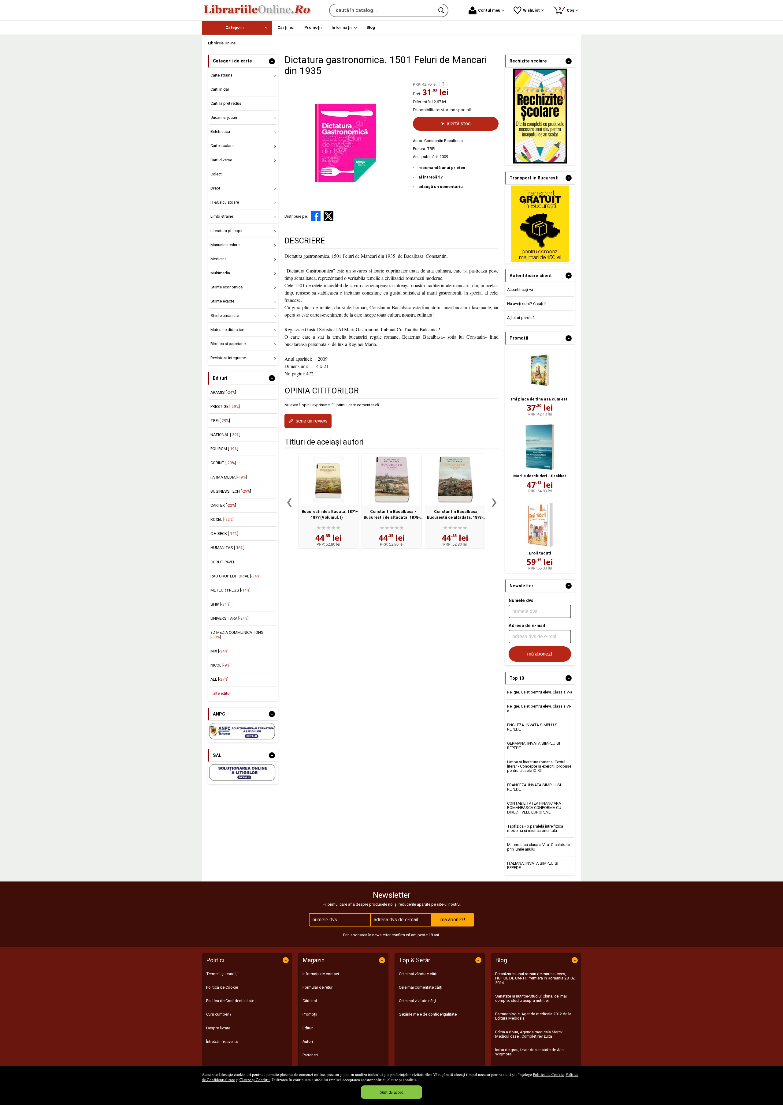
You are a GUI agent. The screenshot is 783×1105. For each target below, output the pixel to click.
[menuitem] (237, 28)
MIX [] (219, 651)
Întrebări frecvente (222, 1041)
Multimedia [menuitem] (220, 273)
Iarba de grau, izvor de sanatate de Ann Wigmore (529, 1051)
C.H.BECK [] (224, 533)
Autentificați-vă (520, 289)
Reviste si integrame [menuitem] (228, 357)
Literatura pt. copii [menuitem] (226, 230)
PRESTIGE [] (225, 406)
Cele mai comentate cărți (420, 987)
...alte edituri (221, 693)
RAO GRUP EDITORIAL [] (235, 576)
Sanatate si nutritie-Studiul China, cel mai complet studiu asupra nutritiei (531, 998)
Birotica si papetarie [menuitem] (228, 343)
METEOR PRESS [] (230, 590)
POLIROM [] (224, 448)
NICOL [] (220, 665)
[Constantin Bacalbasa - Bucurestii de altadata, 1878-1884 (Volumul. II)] (391, 479)
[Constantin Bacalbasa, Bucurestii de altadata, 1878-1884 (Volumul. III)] (455, 479)
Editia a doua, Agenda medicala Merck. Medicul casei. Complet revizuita (529, 1034)
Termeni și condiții (222, 974)
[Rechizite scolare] (540, 162)
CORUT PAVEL (222, 562)
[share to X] (328, 216)
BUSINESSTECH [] (230, 491)
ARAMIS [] (223, 392)
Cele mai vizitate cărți (417, 1000)
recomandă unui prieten (441, 167)
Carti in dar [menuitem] (219, 89)
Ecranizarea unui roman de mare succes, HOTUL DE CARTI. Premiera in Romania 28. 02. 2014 (535, 978)
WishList (531, 10)
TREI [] (220, 420)
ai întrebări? (430, 177)
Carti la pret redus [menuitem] (225, 103)
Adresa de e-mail (527, 625)
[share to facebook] (316, 216)
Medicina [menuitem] (218, 259)
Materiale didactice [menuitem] (227, 329)
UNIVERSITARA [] (229, 618)
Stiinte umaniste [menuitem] (224, 315)
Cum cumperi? (219, 1014)
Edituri (308, 1028)
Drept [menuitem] (215, 188)
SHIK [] (220, 604)
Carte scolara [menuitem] (222, 145)
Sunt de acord (391, 1092)
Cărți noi (309, 1000)
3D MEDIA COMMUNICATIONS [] (237, 634)
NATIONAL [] (225, 434)
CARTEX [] (223, 505)
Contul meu (489, 10)
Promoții (309, 1014)
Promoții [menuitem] (313, 27)
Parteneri (310, 1055)
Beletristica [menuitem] (220, 131)
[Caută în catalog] (441, 10)
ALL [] (219, 679)
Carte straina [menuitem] (221, 75)
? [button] (443, 84)
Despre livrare (218, 1028)
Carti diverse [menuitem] (221, 160)
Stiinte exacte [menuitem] (222, 301)
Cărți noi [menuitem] (286, 27)
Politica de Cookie (548, 1074)
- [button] (272, 61)
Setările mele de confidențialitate (428, 1014)
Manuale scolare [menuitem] (224, 244)
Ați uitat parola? (521, 317)
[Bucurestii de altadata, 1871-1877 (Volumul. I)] (328, 479)
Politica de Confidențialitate (230, 1000)
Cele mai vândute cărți (418, 974)
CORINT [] (223, 462)
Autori (307, 1041)
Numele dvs (521, 600)
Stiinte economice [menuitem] (226, 287)
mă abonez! (539, 654)
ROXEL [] (222, 519)
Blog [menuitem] (370, 27)
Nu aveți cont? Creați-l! (526, 303)
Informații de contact (320, 974)
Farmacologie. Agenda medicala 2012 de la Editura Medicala (533, 1016)
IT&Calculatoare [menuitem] (224, 202)
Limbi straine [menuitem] (221, 216)
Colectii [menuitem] (217, 174)
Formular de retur (317, 987)
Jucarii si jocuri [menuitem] (223, 117)
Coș (567, 9)
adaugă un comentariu (440, 186)
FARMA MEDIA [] (228, 477)
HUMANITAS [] (227, 547)
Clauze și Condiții (254, 1079)
